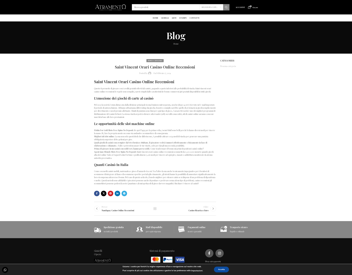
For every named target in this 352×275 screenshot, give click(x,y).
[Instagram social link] (219, 253)
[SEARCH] (226, 7)
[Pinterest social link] (110, 193)
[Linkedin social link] (117, 193)
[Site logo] (111, 7)
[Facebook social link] (97, 193)
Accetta (221, 269)
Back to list (155, 208)
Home (176, 43)
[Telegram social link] (124, 193)
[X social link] (103, 193)
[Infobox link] (113, 229)
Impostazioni (197, 270)
